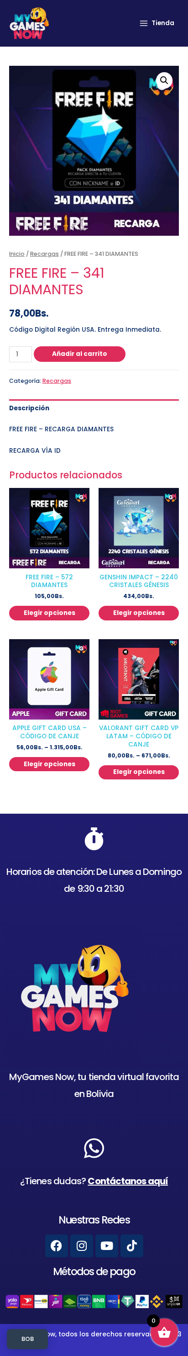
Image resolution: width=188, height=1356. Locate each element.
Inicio (17, 254)
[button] (164, 80)
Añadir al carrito (79, 354)
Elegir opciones (49, 613)
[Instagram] (81, 1245)
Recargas (44, 254)
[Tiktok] (131, 1245)
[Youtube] (106, 1245)
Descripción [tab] (29, 408)
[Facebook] (56, 1245)
